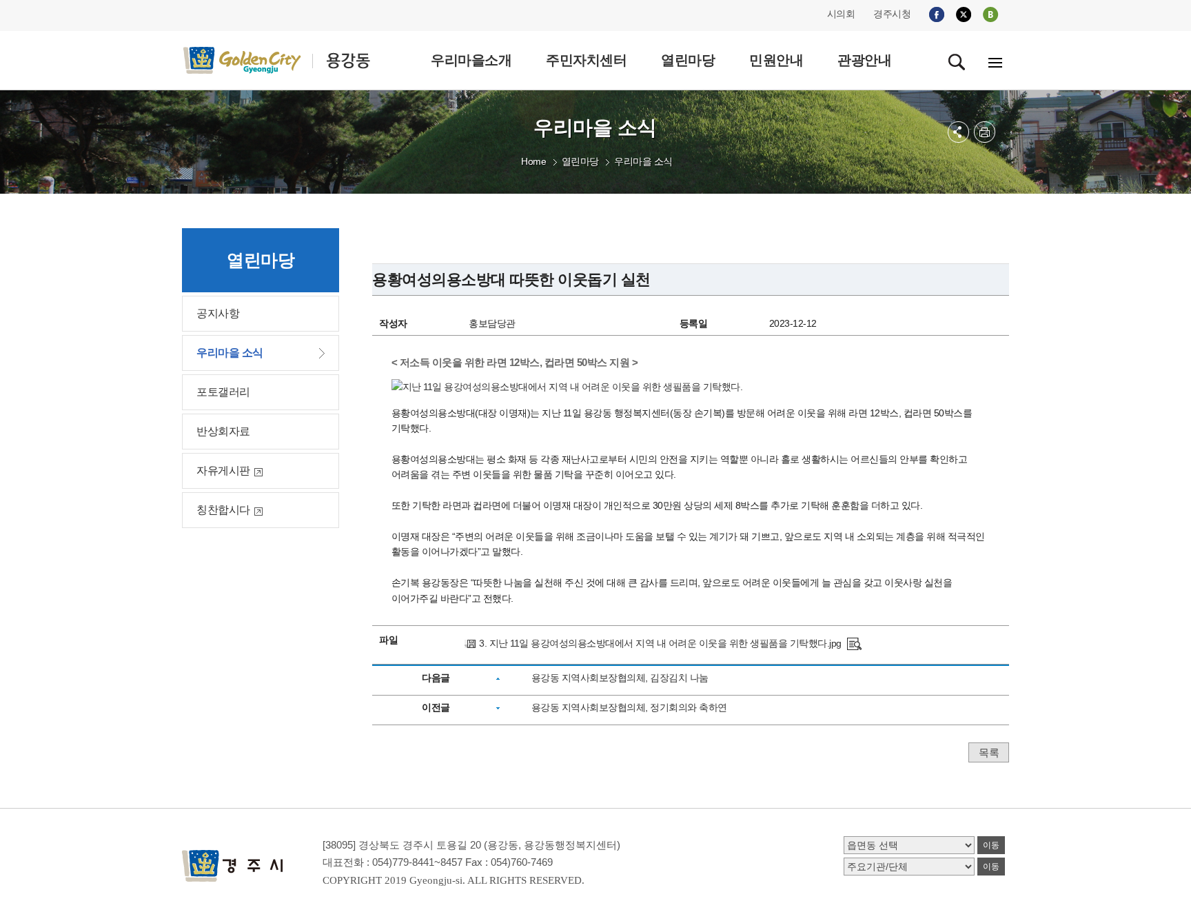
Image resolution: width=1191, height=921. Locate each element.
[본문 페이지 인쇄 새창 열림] (984, 132)
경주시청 (891, 13)
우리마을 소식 (643, 161)
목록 (989, 752)
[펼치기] (958, 132)
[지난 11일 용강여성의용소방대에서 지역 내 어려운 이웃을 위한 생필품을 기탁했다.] (854, 643)
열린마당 (580, 161)
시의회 (841, 13)
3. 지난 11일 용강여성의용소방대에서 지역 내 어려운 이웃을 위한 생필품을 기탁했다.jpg (660, 643)
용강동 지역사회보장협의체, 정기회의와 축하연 (629, 707)
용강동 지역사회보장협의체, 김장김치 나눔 (620, 677)
